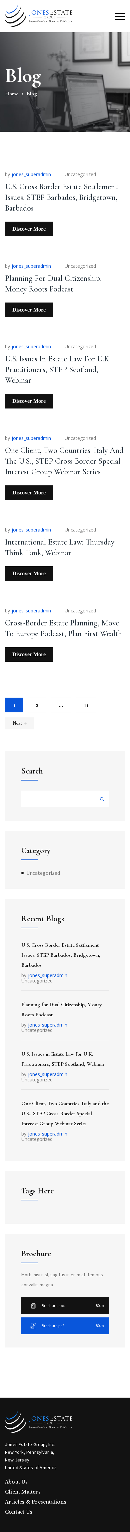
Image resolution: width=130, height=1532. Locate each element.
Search (32, 771)
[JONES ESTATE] (38, 16)
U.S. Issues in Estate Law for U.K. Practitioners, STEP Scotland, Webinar (58, 369)
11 (86, 705)
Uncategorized (80, 174)
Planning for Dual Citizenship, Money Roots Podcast (61, 1009)
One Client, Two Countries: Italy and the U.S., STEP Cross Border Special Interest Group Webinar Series (64, 461)
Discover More (29, 229)
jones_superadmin (31, 174)
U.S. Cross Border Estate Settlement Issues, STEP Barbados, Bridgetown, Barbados (61, 197)
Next (17, 723)
